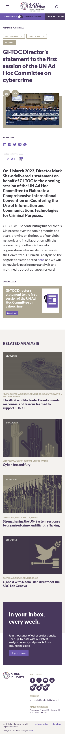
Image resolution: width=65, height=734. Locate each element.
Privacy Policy (41, 724)
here (41, 260)
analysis (7, 28)
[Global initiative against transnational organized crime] (32, 7)
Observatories (33, 16)
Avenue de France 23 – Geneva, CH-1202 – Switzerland (46, 711)
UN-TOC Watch (36, 36)
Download (11, 313)
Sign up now (19, 653)
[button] (7, 7)
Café (31, 730)
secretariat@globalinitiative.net (44, 700)
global (9, 42)
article (18, 28)
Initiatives (10, 16)
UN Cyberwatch (13, 36)
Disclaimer (57, 724)
